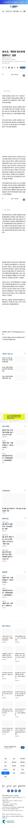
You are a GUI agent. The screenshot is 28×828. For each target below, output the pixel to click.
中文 (15, 814)
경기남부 (23, 766)
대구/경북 (22, 758)
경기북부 (5, 769)
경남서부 (23, 773)
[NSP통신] (14, 7)
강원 (14, 769)
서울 (5, 758)
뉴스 (3, 11)
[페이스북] (3, 67)
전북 (5, 773)
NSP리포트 (16, 11)
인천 (5, 762)
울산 (5, 766)
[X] (6, 67)
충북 (23, 769)
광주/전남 (14, 762)
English (7, 814)
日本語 (11, 814)
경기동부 (14, 766)
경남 (14, 773)
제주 (5, 776)
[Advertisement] (14, 143)
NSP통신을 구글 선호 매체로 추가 (11, 2)
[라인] (12, 67)
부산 (14, 758)
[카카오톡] (9, 67)
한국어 (3, 814)
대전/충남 (22, 762)
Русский (19, 814)
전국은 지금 (9, 11)
